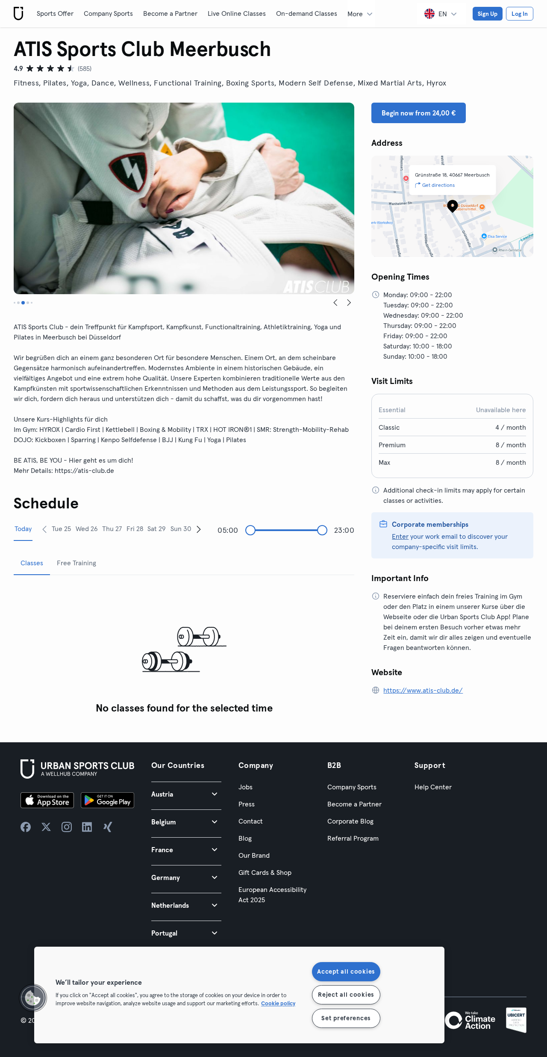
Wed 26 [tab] (87, 528)
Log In (520, 14)
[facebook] (26, 827)
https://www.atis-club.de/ (423, 690)
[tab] (14, 303)
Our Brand (254, 855)
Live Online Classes (237, 13)
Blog (245, 838)
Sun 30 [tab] (181, 528)
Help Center (433, 786)
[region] (239, 995)
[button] (186, 794)
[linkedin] (87, 827)
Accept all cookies (346, 971)
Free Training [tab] (76, 562)
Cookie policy (278, 1003)
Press (246, 804)
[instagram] (67, 827)
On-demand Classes (306, 13)
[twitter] (46, 827)
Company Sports (108, 13)
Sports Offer (55, 13)
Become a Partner (170, 13)
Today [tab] (23, 528)
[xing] (108, 827)
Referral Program (353, 838)
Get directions (438, 185)
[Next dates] (198, 528)
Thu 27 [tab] (112, 528)
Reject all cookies (346, 994)
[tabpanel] (184, 650)
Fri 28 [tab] (134, 528)
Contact (250, 821)
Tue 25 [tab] (61, 528)
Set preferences (346, 1018)
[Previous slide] (335, 303)
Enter (400, 536)
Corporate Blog (350, 821)
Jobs (245, 786)
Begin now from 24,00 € (419, 113)
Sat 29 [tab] (156, 528)
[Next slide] (349, 303)
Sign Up (487, 14)
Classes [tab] (32, 562)
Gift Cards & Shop (264, 872)
